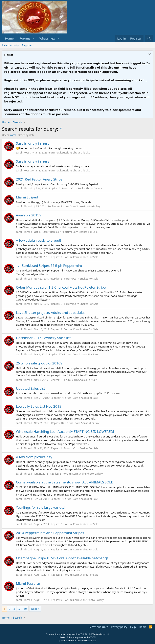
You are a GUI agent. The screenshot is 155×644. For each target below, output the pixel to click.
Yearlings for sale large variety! (40, 507)
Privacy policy (119, 627)
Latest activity (10, 45)
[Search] (149, 38)
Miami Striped (27, 197)
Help (133, 627)
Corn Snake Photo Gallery (86, 188)
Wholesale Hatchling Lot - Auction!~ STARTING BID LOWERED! (65, 431)
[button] (33, 38)
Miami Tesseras (28, 583)
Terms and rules (98, 627)
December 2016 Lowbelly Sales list (43, 337)
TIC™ (93, 637)
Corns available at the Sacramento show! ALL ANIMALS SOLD (64, 482)
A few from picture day (34, 457)
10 (25, 609)
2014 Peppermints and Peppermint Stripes (50, 532)
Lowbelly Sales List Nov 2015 (38, 406)
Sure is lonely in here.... (34, 143)
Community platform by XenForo (78, 634)
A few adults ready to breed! (38, 240)
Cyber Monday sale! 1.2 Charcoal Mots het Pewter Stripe (61, 287)
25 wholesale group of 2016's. (40, 363)
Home (9, 38)
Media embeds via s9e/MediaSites (78, 640)
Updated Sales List (30, 388)
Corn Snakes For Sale (84, 232)
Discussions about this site (74, 152)
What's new (47, 38)
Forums (25, 38)
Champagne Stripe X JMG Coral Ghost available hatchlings (62, 558)
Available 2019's (29, 215)
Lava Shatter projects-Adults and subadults (50, 312)
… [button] (19, 609)
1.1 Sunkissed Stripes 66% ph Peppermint (49, 265)
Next (34, 609)
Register (27, 45)
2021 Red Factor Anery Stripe (39, 179)
